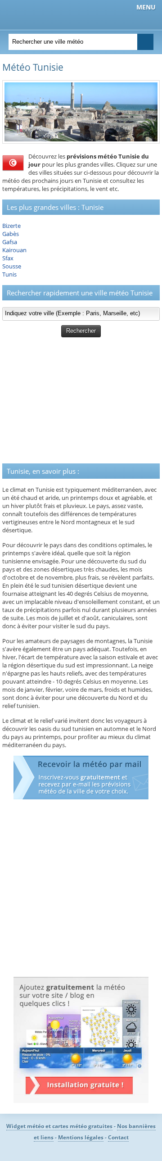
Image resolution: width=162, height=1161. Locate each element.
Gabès (10, 234)
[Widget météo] (81, 1101)
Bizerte (11, 226)
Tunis (9, 274)
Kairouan (14, 250)
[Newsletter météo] (81, 797)
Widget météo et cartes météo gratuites (59, 1126)
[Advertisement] (81, 400)
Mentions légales (81, 1137)
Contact (118, 1137)
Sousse (11, 266)
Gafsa (9, 242)
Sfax (8, 258)
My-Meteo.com (54, 14)
